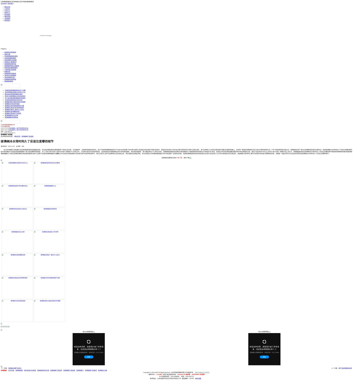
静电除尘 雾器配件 (10, 62)
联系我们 (11, 3)
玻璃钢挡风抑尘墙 (43, 370)
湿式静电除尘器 (9, 77)
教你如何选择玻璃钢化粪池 (14, 94)
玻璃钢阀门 (80, 370)
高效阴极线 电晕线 (10, 60)
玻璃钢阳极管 (8, 81)
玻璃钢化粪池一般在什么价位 (14, 109)
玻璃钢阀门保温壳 (56, 370)
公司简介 (7, 9)
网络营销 (7, 16)
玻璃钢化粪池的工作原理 (13, 113)
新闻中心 (7, 13)
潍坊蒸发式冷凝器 (30, 370)
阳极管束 (7, 71)
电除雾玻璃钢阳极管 (11, 68)
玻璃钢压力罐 (102, 370)
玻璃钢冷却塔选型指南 (12, 104)
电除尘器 (7, 54)
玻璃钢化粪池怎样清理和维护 (14, 107)
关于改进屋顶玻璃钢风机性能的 (15, 98)
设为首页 (4, 3)
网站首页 (7, 7)
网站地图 (198, 378)
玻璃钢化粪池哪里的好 (12, 111)
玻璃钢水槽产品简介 (15, 368)
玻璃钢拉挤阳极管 (10, 52)
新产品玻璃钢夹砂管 (345, 368)
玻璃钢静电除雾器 (10, 79)
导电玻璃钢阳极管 (10, 58)
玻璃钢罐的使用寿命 (11, 117)
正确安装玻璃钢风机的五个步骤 (15, 90)
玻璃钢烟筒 (19, 370)
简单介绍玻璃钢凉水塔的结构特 (15, 96)
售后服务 (7, 14)
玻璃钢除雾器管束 (10, 64)
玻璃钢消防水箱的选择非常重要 (15, 102)
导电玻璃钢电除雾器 (11, 56)
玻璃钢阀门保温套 (27, 136)
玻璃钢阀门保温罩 (91, 370)
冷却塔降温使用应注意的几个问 (15, 92)
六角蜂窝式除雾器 (10, 69)
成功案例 (7, 18)
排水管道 (11, 370)
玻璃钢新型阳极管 (10, 73)
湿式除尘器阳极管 (10, 75)
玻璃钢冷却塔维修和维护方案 (14, 106)
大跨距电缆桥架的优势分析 (14, 100)
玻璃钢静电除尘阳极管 (11, 66)
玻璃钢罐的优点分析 (11, 115)
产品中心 (7, 11)
